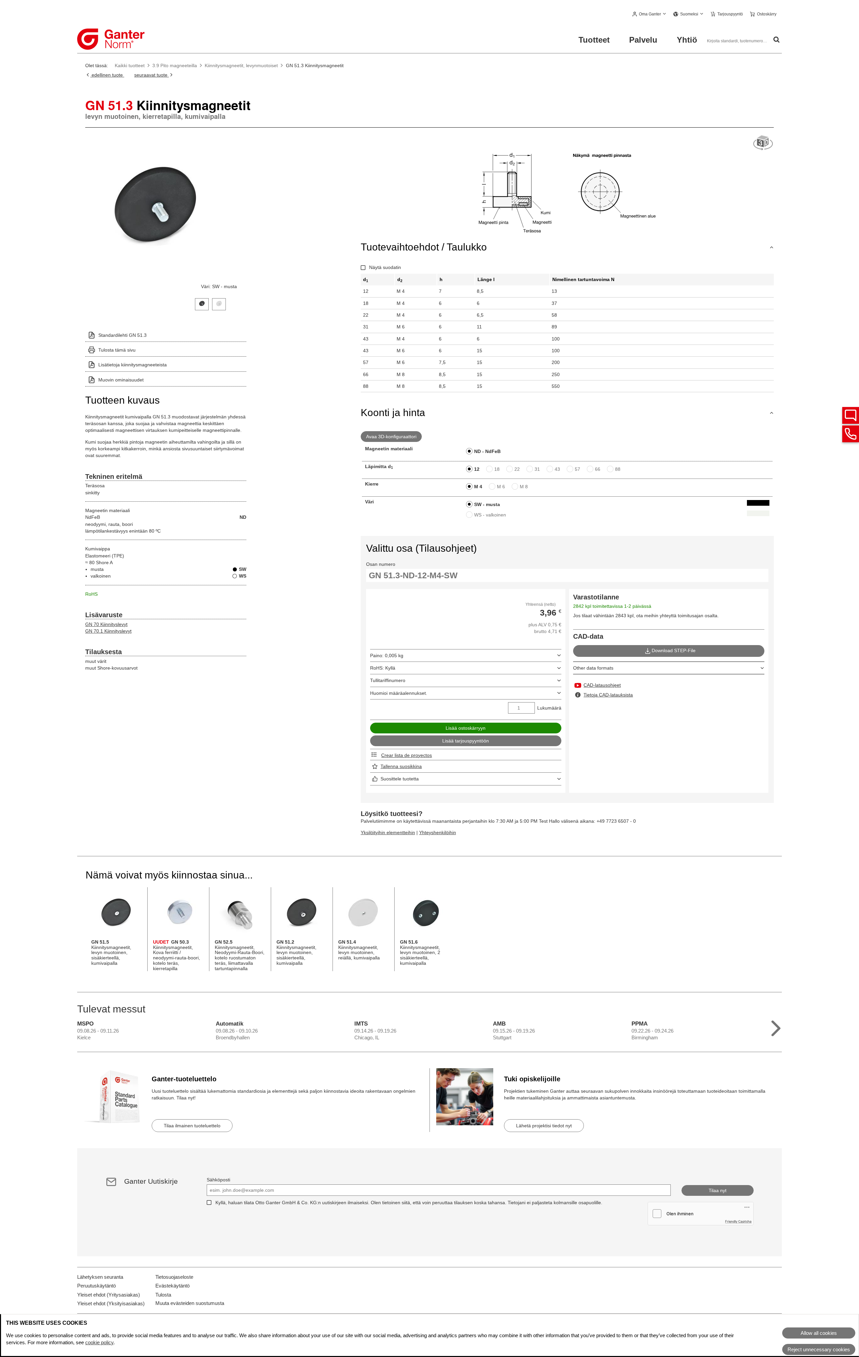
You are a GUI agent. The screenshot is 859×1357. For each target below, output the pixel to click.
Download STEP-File (674, 650)
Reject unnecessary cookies (819, 1349)
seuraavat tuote (151, 75)
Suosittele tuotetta (400, 778)
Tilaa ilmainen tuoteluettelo (192, 1125)
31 (537, 469)
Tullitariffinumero (387, 680)
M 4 (478, 486)
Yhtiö (687, 39)
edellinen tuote (107, 75)
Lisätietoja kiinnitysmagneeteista (132, 364)
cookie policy (99, 1342)
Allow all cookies (819, 1333)
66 (597, 469)
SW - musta (487, 504)
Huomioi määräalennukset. (398, 693)
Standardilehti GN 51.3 (122, 335)
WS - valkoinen (490, 514)
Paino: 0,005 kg (386, 655)
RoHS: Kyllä (382, 668)
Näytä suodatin (385, 267)
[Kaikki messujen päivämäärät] (776, 1027)
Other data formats (593, 668)
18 (497, 469)
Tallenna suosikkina (401, 766)
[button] (649, 14)
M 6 (501, 486)
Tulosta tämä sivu (117, 350)
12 (476, 469)
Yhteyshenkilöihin (437, 832)
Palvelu (643, 39)
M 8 (524, 486)
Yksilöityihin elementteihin (388, 832)
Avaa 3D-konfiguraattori (391, 436)
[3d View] (763, 143)
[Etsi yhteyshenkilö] (850, 415)
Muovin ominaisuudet (121, 379)
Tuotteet (594, 39)
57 (577, 469)
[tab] (201, 303)
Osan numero (380, 564)
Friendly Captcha (738, 1221)
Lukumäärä (549, 708)
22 (517, 469)
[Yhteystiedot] (850, 433)
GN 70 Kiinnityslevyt (106, 624)
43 (557, 469)
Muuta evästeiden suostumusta (189, 1303)
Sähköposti (218, 1179)
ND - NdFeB (487, 451)
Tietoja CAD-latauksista (608, 694)
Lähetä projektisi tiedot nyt (544, 1125)
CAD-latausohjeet (602, 685)
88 (617, 469)
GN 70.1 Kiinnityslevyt (108, 631)
